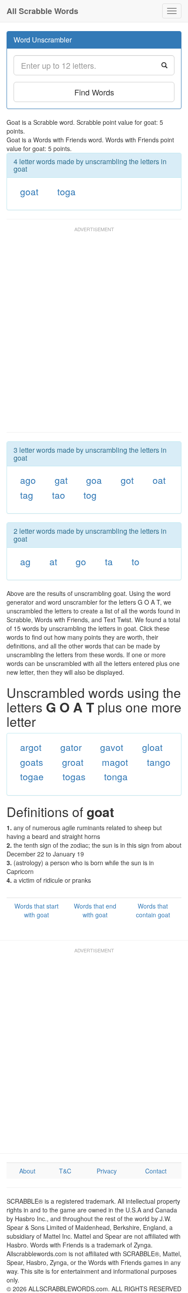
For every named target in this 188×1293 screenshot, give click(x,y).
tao (58, 494)
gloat (152, 747)
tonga (116, 776)
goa (94, 479)
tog (90, 494)
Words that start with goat (36, 910)
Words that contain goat (153, 910)
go (81, 561)
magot (115, 761)
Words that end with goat (95, 910)
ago (28, 479)
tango (159, 761)
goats (31, 761)
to (135, 561)
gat (61, 479)
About (27, 1170)
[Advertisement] (94, 334)
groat (73, 761)
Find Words (94, 92)
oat (159, 479)
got (127, 479)
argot (31, 747)
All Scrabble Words (42, 11)
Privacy (107, 1170)
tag (26, 494)
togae (32, 776)
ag (25, 561)
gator (71, 747)
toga (66, 191)
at (53, 561)
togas (74, 776)
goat (29, 191)
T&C (65, 1170)
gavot (111, 747)
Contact (156, 1170)
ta (109, 561)
